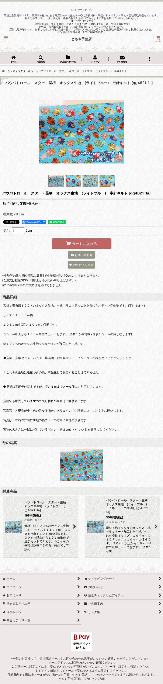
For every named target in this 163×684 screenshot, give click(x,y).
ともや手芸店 (81, 39)
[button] (5, 39)
